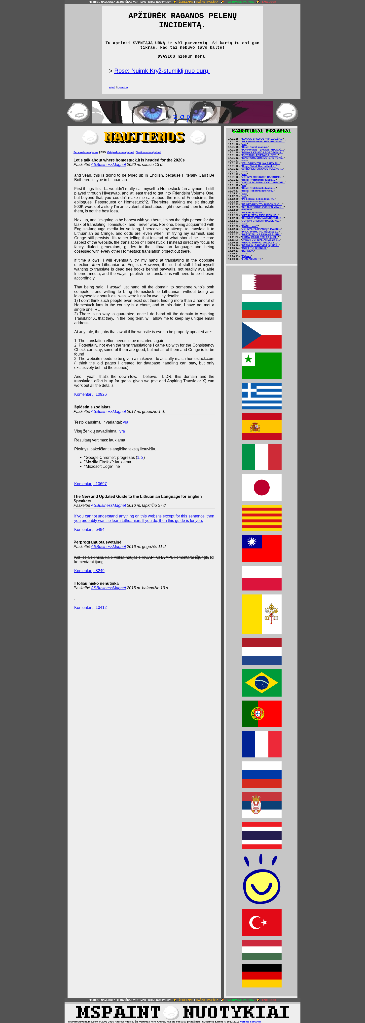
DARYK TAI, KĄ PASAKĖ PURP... (261, 234)
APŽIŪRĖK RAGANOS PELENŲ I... (262, 168)
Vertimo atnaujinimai (148, 152)
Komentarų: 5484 (89, 529)
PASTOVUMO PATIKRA (240, 1)
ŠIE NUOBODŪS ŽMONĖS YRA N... (263, 207)
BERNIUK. (248, 250)
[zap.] (182, 122)
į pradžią (122, 87)
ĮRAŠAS (200, 1)
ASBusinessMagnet (108, 164)
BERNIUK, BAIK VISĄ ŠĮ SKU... (260, 245)
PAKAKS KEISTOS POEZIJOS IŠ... (262, 152)
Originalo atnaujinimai (120, 152)
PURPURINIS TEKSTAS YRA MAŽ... (263, 149)
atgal (112, 87)
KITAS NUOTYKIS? (159, 1)
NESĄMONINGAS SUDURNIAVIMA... (263, 141)
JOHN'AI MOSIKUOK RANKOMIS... (262, 177)
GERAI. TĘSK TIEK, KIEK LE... (260, 215)
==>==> (246, 209)
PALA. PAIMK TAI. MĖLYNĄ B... (260, 231)
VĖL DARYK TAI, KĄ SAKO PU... (261, 163)
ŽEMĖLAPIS (186, 1)
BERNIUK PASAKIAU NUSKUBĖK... (263, 218)
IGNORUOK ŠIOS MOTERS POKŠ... (263, 158)
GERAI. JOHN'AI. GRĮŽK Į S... (259, 242)
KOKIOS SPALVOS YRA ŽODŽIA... (262, 138)
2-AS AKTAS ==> (252, 259)
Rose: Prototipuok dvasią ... (259, 179)
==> (244, 144)
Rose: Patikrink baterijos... (258, 190)
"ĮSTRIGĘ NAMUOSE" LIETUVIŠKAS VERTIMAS (117, 1)
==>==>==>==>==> (253, 201)
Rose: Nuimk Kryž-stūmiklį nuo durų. (162, 70)
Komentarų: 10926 (90, 394)
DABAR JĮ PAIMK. (252, 212)
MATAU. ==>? (250, 226)
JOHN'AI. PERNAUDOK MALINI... (261, 229)
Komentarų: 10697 (90, 484)
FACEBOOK (269, 1)
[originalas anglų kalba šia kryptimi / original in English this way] (182, 1019)
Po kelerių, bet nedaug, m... (258, 198)
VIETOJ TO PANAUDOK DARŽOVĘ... (263, 182)
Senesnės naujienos (85, 152)
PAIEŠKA (212, 1)
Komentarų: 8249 (89, 571)
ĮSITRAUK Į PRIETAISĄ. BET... (260, 155)
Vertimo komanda (250, 1021)
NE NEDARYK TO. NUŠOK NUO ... (262, 204)
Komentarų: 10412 (90, 607)
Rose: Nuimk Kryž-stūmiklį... (259, 166)
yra (125, 422)
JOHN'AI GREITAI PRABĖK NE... (261, 220)
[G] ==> (246, 256)
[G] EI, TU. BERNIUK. (254, 248)
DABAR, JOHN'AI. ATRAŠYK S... (261, 239)
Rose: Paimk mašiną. (255, 147)
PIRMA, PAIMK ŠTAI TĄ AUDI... (260, 237)
